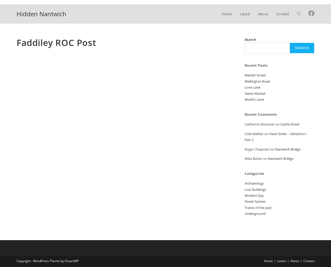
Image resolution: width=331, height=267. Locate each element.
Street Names (255, 201)
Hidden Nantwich (41, 14)
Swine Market (255, 93)
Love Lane (252, 87)
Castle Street (290, 124)
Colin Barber (254, 133)
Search (250, 39)
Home (268, 261)
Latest (281, 261)
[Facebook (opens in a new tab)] (311, 13)
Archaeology (254, 183)
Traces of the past (258, 207)
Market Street (255, 75)
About (294, 261)
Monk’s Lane (254, 99)
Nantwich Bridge (287, 149)
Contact (308, 261)
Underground (255, 213)
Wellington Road (257, 81)
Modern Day (254, 195)
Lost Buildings (255, 189)
